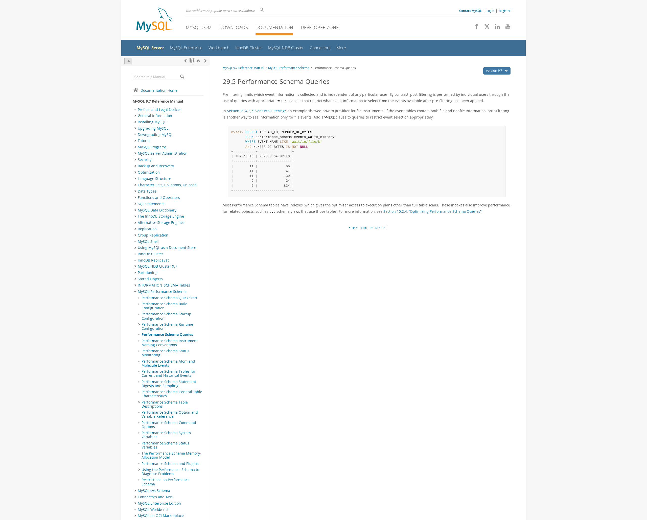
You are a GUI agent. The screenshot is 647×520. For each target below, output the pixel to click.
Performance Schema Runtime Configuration (167, 326)
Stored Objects (150, 279)
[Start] (192, 60)
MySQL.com (199, 27)
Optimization (149, 172)
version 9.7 (494, 70)
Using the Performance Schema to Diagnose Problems (170, 471)
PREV (354, 228)
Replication (147, 229)
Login (490, 11)
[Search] (182, 77)
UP (371, 228)
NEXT (379, 228)
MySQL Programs (152, 147)
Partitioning (147, 272)
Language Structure (154, 178)
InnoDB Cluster (150, 254)
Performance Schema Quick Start (169, 298)
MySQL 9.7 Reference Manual (243, 68)
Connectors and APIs (155, 497)
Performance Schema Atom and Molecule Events (168, 363)
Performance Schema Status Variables (165, 445)
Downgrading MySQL (155, 134)
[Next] (205, 60)
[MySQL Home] (154, 20)
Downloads (233, 27)
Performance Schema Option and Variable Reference (170, 414)
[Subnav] (135, 115)
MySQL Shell (148, 241)
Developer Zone (320, 27)
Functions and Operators (159, 197)
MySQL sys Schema (154, 490)
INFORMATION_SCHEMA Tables (164, 285)
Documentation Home (159, 90)
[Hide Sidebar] (128, 61)
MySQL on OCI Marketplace (161, 515)
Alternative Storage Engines (161, 222)
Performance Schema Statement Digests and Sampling (169, 384)
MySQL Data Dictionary (157, 210)
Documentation (274, 27)
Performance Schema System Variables (166, 435)
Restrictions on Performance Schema (166, 482)
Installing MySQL (152, 122)
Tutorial (144, 140)
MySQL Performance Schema (162, 291)
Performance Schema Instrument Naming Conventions (170, 343)
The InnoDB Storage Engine (161, 216)
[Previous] (185, 60)
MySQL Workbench (154, 509)
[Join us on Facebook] (474, 28)
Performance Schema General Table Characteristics (172, 394)
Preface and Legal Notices (159, 109)
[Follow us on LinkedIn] (495, 28)
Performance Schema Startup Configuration (166, 316)
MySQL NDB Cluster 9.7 (157, 266)
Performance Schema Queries (167, 334)
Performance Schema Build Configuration (165, 306)
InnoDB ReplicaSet (153, 260)
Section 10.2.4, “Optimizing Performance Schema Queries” (432, 211)
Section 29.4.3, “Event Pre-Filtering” (256, 110)
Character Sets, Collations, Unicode (167, 185)
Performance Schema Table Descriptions (165, 404)
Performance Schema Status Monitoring (165, 353)
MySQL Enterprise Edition (159, 503)
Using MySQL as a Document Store (167, 247)
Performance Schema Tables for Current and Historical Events (168, 373)
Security (144, 159)
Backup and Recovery (156, 166)
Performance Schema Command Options (169, 424)
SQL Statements (151, 204)
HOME (363, 228)
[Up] (198, 60)
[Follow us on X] (485, 28)
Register (505, 11)
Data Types (147, 191)
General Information (155, 115)
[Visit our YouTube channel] (506, 28)
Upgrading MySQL (153, 128)
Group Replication (153, 235)
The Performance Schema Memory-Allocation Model (171, 455)
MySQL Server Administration (163, 153)
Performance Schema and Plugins (170, 463)
